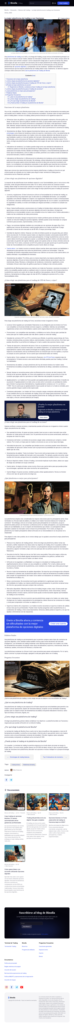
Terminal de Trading (11, 943)
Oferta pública (44, 934)
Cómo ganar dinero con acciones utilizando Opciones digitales (14, 872)
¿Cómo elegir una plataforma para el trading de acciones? (24, 89)
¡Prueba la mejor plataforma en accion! (18, 85)
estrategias (10, 133)
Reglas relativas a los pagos (13, 966)
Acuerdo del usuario (10, 970)
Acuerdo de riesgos (10, 980)
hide (33, 75)
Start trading (63, 3)
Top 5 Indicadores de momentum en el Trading (53, 757)
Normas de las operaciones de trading (15, 973)
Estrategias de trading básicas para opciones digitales (19, 757)
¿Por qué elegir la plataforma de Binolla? (22, 101)
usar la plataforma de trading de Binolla (37, 70)
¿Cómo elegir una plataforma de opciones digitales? (23, 81)
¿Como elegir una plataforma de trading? (22, 99)
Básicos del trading (9, 813)
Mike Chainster (17, 770)
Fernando (22, 813)
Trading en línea (16, 764)
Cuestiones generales (45, 946)
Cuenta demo (11, 248)
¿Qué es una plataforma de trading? (20, 97)
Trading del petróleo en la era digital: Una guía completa (36, 819)
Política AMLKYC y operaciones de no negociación (19, 976)
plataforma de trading (14, 57)
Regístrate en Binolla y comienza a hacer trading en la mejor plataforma (31, 87)
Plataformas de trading (29, 764)
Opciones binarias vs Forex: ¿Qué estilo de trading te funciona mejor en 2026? (58, 820)
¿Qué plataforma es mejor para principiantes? (20, 91)
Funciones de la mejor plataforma (17, 79)
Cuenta (41, 953)
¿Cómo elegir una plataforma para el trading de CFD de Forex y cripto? (28, 83)
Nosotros (24, 946)
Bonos (41, 956)
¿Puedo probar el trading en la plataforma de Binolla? (25, 103)
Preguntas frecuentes (13, 95)
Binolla (24, 943)
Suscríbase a (26, 926)
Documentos (9, 960)
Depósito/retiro (43, 949)
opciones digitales (20, 67)
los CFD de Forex (49, 357)
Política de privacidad (11, 963)
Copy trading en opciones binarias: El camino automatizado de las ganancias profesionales (13, 819)
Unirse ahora (43, 417)
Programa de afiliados (28, 949)
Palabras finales (11, 93)
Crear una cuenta (58, 624)
